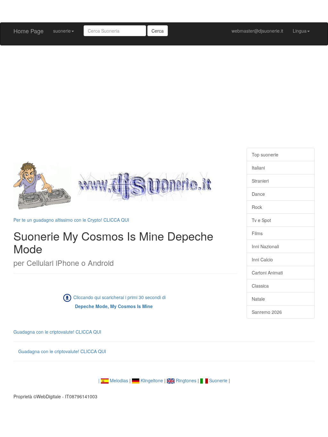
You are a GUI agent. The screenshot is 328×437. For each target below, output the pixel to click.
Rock (257, 207)
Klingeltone (151, 380)
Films (257, 233)
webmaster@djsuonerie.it (257, 31)
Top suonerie (265, 154)
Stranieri (260, 181)
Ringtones (185, 380)
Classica (260, 285)
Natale (258, 299)
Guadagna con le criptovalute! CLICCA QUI (57, 332)
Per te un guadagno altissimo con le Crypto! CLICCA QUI (71, 220)
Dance (258, 194)
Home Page (28, 31)
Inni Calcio (262, 259)
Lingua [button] (300, 31)
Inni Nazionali (265, 246)
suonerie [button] (62, 31)
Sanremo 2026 (267, 312)
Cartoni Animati (267, 272)
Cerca (158, 31)
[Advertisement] (164, 96)
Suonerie (217, 380)
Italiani (258, 167)
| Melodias (113, 380)
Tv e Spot (261, 220)
